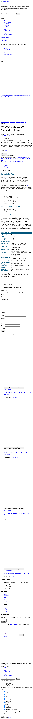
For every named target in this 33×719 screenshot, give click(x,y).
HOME (6, 670)
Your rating (4, 297)
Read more (15, 518)
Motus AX (6, 177)
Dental (5, 20)
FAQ (5, 674)
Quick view (20, 387)
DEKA (28, 185)
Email (3, 315)
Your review (4, 299)
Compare (3, 155)
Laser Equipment (8, 22)
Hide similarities (9, 683)
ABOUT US (7, 671)
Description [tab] (7, 164)
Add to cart (3, 154)
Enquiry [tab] (6, 167)
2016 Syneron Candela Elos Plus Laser (16, 573)
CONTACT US (8, 676)
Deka (5, 150)
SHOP (5, 673)
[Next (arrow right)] (3, 716)
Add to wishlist (10, 155)
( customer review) (6, 135)
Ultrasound (6, 26)
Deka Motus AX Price (15, 158)
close (9, 717)
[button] (16, 18)
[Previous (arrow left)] (1, 716)
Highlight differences (10, 685)
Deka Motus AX (5, 158)
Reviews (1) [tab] (7, 165)
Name (3, 312)
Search (18, 13)
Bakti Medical (4, 4)
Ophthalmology (8, 23)
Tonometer (6, 25)
